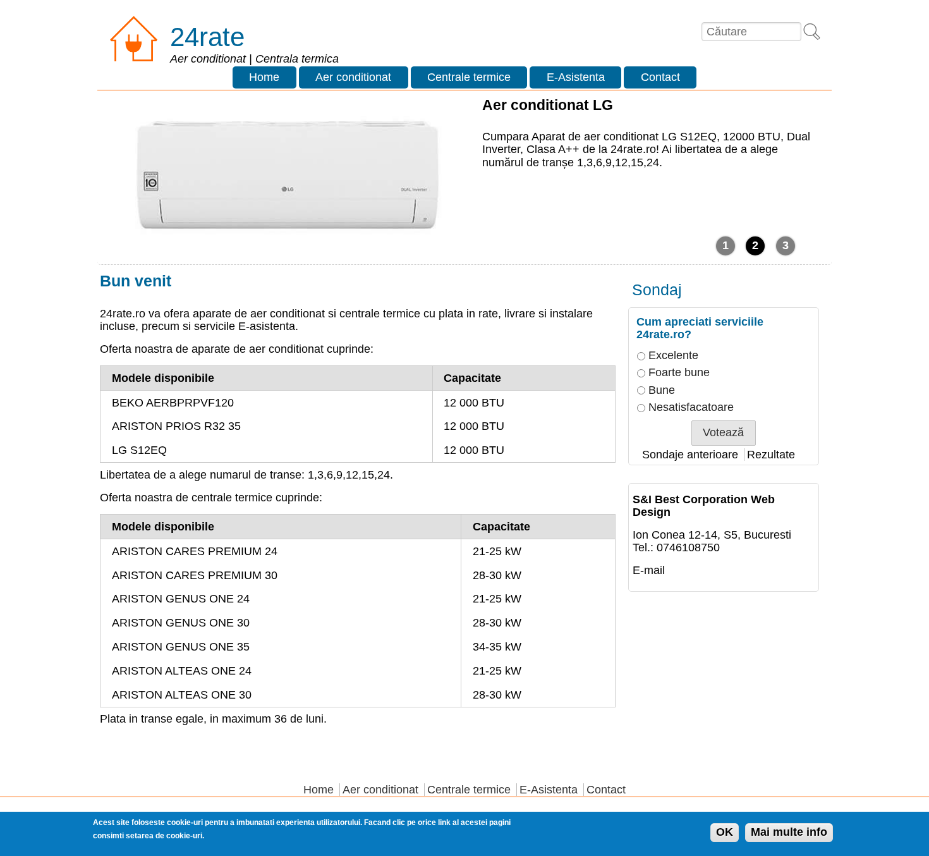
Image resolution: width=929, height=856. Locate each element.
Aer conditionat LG (547, 105)
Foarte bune (679, 372)
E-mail (649, 570)
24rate (207, 37)
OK (724, 832)
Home (264, 77)
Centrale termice (469, 77)
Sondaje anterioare (690, 454)
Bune (661, 390)
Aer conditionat (353, 77)
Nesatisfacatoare (691, 407)
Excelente (673, 355)
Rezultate (771, 454)
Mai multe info (789, 832)
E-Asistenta (576, 77)
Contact (660, 77)
